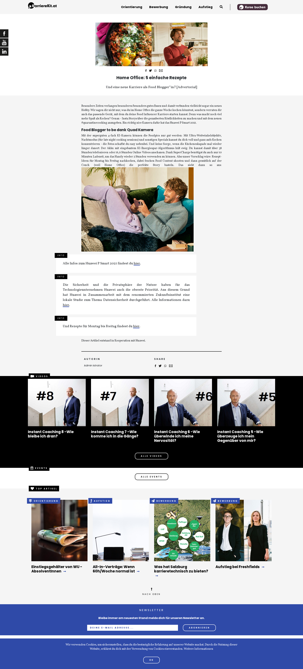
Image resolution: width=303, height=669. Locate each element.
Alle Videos (151, 455)
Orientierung (131, 7)
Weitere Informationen (198, 649)
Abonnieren (199, 627)
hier (137, 263)
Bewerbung (158, 7)
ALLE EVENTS (151, 476)
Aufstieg (205, 7)
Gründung (183, 7)
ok (151, 659)
